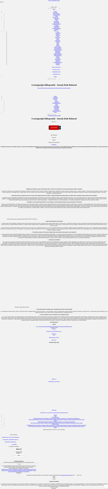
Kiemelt (57, 45)
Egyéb (57, 36)
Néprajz (57, 56)
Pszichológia (57, 60)
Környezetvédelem (58, 47)
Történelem (58, 63)
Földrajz (57, 39)
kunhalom (48, 326)
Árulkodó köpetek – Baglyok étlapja (54, 381)
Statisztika (58, 61)
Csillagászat (57, 35)
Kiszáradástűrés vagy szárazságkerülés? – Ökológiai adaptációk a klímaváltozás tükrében (54, 412)
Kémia (57, 44)
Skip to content (51, 0)
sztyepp (70, 326)
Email (19, 464)
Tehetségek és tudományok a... (56, 67)
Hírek (58, 43)
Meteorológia (57, 52)
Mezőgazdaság (58, 53)
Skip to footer (57, 0)
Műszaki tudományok (58, 54)
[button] (40, 88)
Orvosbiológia (58, 58)
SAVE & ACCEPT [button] (54, 487)
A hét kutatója (57, 33)
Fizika (58, 38)
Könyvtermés (57, 46)
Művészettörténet (57, 55)
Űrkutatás (58, 64)
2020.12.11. (54, 379)
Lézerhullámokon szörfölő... (56, 71)
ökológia (67, 326)
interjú (45, 326)
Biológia (57, 34)
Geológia (58, 42)
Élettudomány (57, 37)
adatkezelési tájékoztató (65, 475)
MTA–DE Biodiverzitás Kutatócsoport (58, 326)
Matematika (57, 51)
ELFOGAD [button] (79, 475)
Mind (58, 31)
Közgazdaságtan (57, 48)
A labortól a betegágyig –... (56, 69)
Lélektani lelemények (58, 49)
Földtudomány (58, 40)
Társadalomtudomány (58, 62)
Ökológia (58, 57)
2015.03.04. (54, 410)
